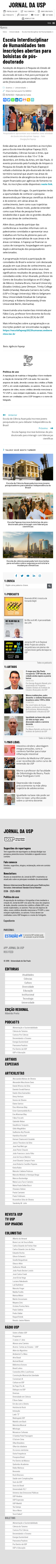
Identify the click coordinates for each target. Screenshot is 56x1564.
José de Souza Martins (22, 1157)
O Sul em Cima (18, 1439)
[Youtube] (28, 576)
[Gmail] (24, 99)
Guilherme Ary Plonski (21, 1132)
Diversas (16, 1393)
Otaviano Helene (19, 1189)
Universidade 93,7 (19, 1489)
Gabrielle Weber (19, 1121)
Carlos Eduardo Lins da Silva (24, 1249)
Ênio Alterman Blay (20, 1107)
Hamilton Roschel (20, 1135)
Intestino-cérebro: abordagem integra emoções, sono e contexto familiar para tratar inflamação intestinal (32, 750)
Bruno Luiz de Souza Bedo (23, 1242)
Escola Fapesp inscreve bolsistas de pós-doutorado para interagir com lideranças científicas (27, 524)
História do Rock (19, 1407)
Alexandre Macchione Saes (23, 1082)
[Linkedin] (16, 99)
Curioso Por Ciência (20, 1035)
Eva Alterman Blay (20, 1114)
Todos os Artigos (45, 738)
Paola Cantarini (19, 1192)
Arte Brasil (17, 1357)
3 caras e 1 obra (19, 1340)
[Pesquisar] (49, 586)
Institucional (28, 994)
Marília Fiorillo (18, 1292)
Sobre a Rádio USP (20, 1333)
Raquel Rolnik (18, 1317)
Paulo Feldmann (19, 1196)
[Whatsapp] (12, 99)
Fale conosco (10, 862)
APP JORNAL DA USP (14, 947)
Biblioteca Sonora (20, 1365)
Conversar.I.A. (18, 1379)
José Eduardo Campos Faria (24, 1160)
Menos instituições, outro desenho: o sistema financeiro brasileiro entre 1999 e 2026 (39, 697)
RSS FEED (8, 952)
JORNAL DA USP (27, 5)
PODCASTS (12, 1022)
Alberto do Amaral (20, 1238)
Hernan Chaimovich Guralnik (24, 1139)
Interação (16, 1411)
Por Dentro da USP (20, 1049)
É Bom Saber (18, 1400)
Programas (17, 1336)
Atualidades (28, 974)
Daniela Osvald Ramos (21, 1089)
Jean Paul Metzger (20, 1146)
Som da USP (17, 1482)
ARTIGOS (11, 1059)
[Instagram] (40, 576)
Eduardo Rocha (18, 1253)
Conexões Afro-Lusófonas (23, 1372)
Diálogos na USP (19, 1389)
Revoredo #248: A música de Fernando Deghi (36, 599)
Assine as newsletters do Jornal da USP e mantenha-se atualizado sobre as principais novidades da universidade (26, 878)
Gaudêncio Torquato (21, 1125)
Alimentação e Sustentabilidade (25, 1027)
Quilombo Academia (21, 1464)
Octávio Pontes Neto (21, 1306)
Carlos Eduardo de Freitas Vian (25, 1246)
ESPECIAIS (12, 1064)
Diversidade (28, 986)
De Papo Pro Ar (18, 1386)
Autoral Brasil (18, 1361)
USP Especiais (18, 1500)
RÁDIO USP (12, 1327)
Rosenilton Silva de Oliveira (23, 1199)
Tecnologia (28, 998)
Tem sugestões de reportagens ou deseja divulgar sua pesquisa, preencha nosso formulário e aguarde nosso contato (25, 854)
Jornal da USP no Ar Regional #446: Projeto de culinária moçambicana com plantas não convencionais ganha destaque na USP (38, 647)
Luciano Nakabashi (20, 1281)
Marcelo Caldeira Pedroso (23, 1171)
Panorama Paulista (20, 1045)
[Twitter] (8, 99)
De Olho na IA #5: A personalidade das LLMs (38, 621)
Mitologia (16, 1429)
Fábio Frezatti (18, 1118)
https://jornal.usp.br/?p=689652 (18, 91)
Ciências (28, 978)
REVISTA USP (14, 1214)
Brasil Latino (17, 1368)
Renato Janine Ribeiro (21, 1320)
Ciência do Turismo (20, 1031)
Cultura (28, 982)
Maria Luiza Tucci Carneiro (23, 1182)
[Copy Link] (28, 99)
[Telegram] (20, 99)
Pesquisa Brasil (19, 1457)
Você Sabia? (17, 1514)
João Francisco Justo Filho (23, 1153)
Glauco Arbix (18, 1263)
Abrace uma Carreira (21, 1343)
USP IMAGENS (14, 1223)
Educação (28, 990)
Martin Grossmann (20, 1299)
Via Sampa (17, 1507)
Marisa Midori (18, 1295)
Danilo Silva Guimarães (21, 1093)
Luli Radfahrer (18, 1285)
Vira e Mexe (17, 1510)
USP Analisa (17, 1496)
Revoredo (16, 1471)
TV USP (10, 1219)
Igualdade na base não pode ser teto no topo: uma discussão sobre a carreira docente (38, 720)
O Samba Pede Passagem (23, 1436)
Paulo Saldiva (18, 1310)
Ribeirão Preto (12, 1013)
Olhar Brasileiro (18, 1443)
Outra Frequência (19, 1453)
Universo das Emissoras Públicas (25, 1493)
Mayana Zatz (18, 1302)
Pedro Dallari (17, 1313)
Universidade (20, 87)
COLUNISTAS (13, 1233)
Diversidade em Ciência (22, 1397)
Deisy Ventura (18, 1096)
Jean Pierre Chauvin (20, 1150)
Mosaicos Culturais (20, 1432)
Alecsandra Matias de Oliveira (24, 1079)
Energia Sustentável (20, 1042)
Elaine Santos (18, 1103)
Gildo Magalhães (19, 1128)
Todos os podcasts (44, 662)
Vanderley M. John (20, 1203)
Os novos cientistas (20, 1450)
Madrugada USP (19, 1418)
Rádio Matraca (18, 1468)
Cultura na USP (18, 1382)
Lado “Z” (16, 1414)
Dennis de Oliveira (19, 1100)
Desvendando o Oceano (22, 1038)
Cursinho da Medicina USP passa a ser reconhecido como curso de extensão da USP (34, 761)
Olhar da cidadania (20, 1446)
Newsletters (10, 873)
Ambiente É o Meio (20, 1354)
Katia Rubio (17, 1167)
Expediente (9, 920)
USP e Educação (19, 1052)
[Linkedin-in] (34, 576)
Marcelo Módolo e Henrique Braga (26, 1175)
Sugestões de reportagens (17, 848)
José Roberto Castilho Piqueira (25, 1164)
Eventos (9, 87)
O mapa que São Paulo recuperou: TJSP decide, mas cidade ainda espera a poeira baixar (38, 675)
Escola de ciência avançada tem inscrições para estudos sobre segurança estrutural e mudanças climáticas (28, 563)
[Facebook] (5, 99)
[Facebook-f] (16, 576)
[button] (49, 23)
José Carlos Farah (20, 1274)
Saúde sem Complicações (23, 1478)
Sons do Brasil (18, 1485)
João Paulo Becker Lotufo (23, 1270)
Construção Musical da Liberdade (26, 1375)
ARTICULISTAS (14, 1073)
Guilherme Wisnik (19, 1267)
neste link (46, 184)
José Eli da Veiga (19, 1278)
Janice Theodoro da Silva (22, 1143)
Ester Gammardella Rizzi (22, 1111)
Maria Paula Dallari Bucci (22, 1185)
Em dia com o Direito (21, 1404)
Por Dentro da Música (21, 1461)
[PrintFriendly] (32, 99)
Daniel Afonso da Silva (21, 1086)
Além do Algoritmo (20, 1350)
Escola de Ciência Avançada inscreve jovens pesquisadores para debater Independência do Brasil (28, 485)
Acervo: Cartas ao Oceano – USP (25, 1347)
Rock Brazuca (18, 1475)
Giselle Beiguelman (20, 1260)
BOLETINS (10, 1518)
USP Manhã (17, 1503)
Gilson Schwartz (19, 1256)
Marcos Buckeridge (20, 1178)
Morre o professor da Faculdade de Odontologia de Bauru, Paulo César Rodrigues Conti (33, 773)
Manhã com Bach (19, 1421)
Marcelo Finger (18, 1288)
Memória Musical (19, 1425)
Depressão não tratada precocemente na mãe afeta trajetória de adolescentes (31, 785)
